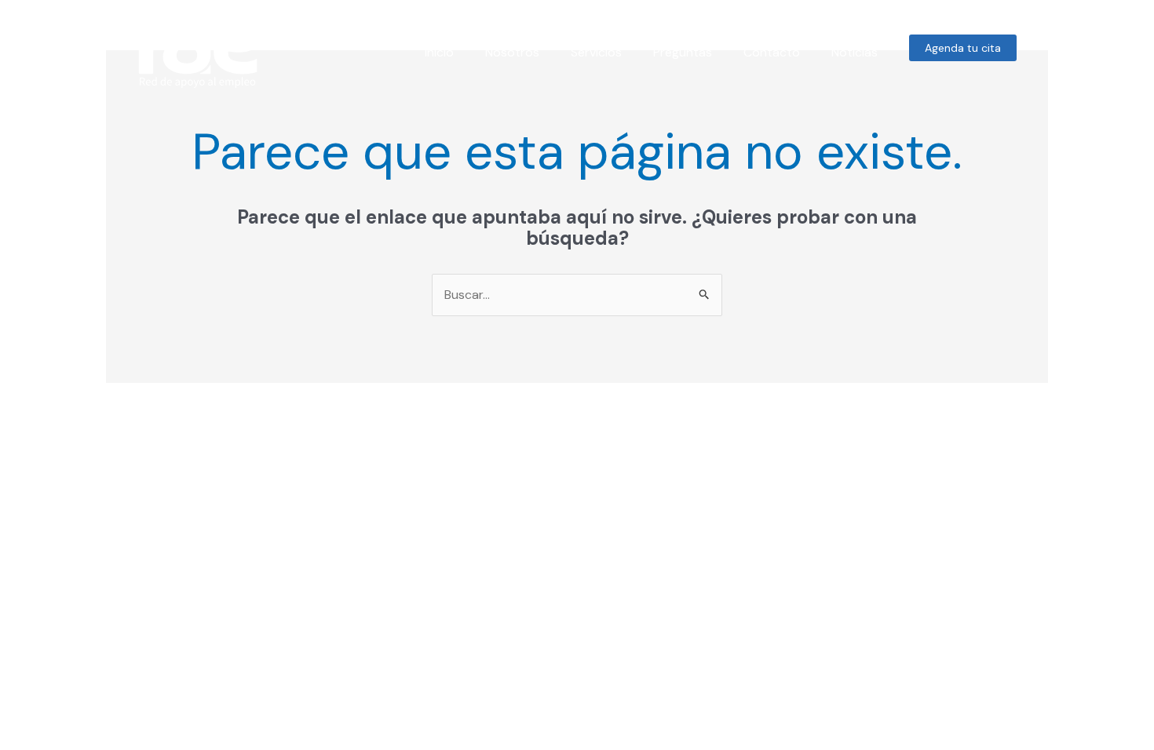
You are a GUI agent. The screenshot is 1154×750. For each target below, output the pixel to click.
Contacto (771, 52)
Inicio (439, 52)
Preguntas (682, 52)
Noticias (854, 52)
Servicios (596, 52)
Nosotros (512, 52)
